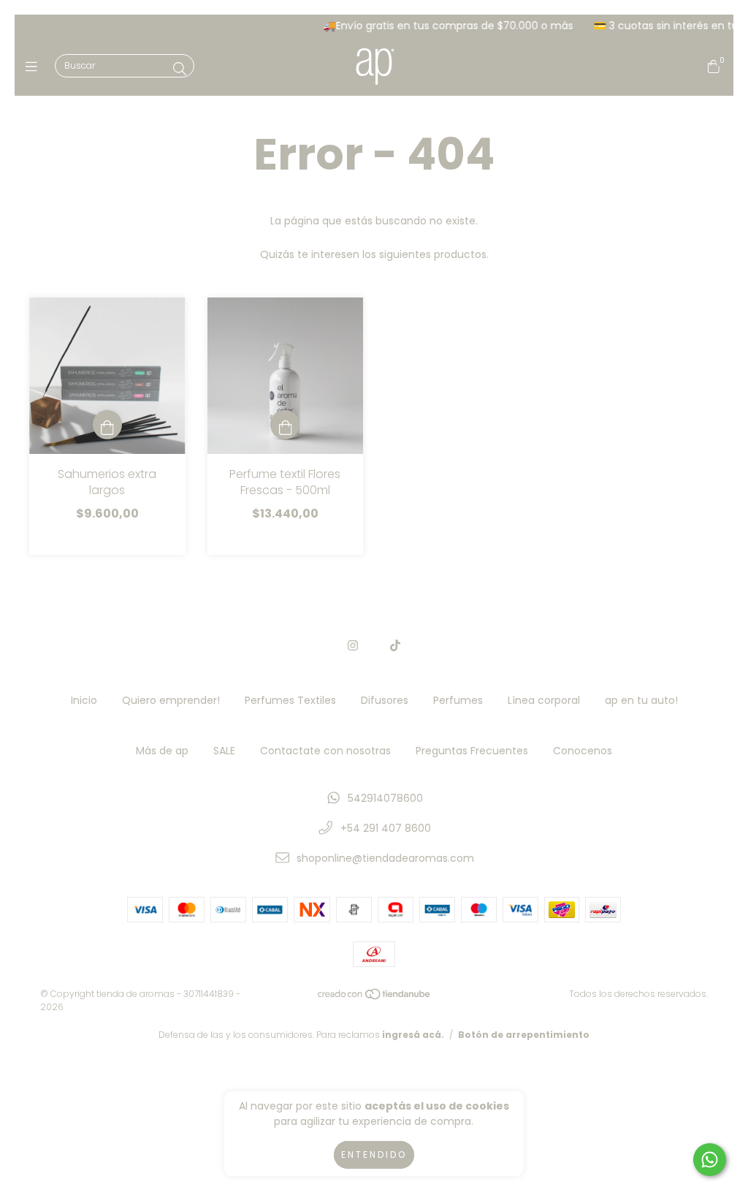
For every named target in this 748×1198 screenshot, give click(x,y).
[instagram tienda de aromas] (353, 646)
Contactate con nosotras (325, 750)
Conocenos (582, 750)
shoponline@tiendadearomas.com (385, 858)
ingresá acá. (413, 1034)
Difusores (384, 700)
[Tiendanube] (374, 996)
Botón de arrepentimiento (523, 1034)
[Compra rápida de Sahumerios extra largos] (107, 424)
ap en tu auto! (641, 700)
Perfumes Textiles (290, 700)
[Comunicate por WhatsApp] (709, 1159)
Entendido (374, 1154)
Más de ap (162, 750)
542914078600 (385, 798)
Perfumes (458, 700)
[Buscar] (180, 69)
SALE (224, 750)
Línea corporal (544, 700)
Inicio (84, 700)
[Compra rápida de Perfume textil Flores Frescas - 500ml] (284, 424)
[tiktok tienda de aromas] (395, 646)
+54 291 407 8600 (385, 828)
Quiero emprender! (171, 700)
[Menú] (35, 67)
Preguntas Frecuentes (472, 750)
